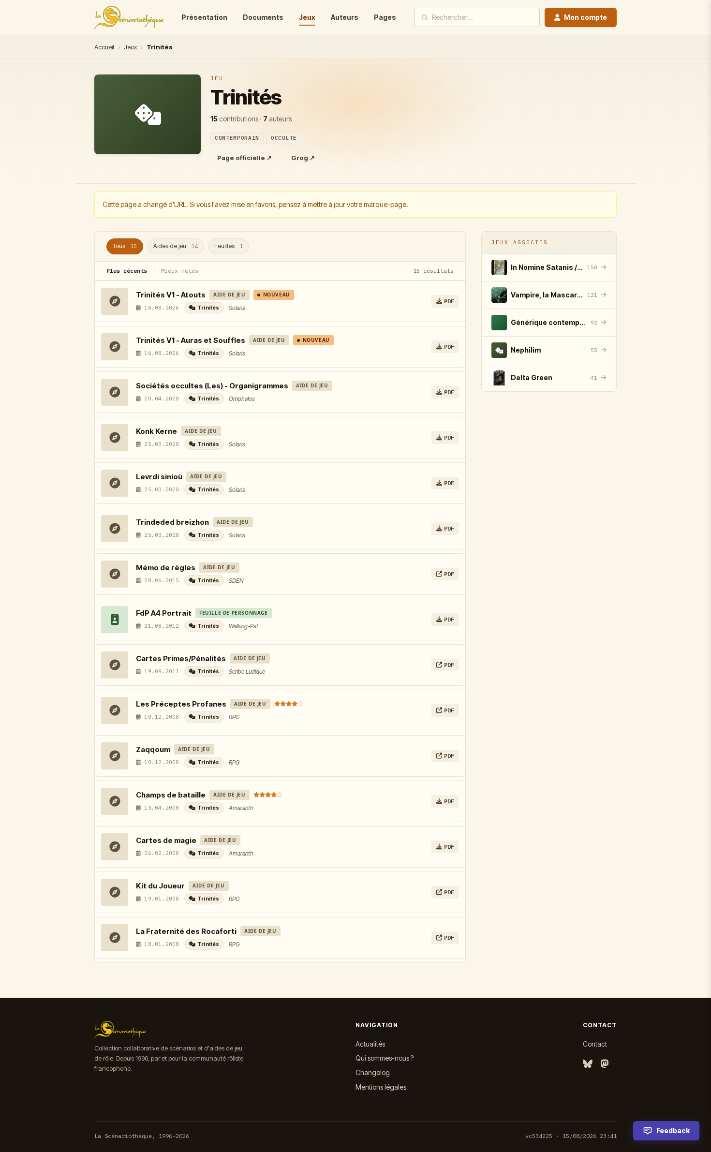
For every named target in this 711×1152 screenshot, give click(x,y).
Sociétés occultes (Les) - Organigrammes (212, 385)
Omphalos (242, 398)
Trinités (208, 307)
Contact (595, 1044)
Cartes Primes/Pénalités (181, 658)
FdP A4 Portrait (164, 613)
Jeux (307, 17)
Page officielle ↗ (244, 158)
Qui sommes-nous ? (385, 1058)
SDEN (236, 580)
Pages (385, 17)
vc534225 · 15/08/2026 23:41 (571, 1135)
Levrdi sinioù (159, 476)
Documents (263, 17)
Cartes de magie (166, 840)
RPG (234, 717)
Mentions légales (381, 1087)
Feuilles (228, 246)
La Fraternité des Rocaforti (186, 931)
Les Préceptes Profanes (181, 704)
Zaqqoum (153, 749)
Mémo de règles (165, 567)
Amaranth (241, 808)
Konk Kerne (156, 431)
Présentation (204, 17)
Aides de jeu (175, 246)
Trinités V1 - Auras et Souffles (190, 340)
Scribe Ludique (247, 671)
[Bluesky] (587, 1064)
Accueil (104, 47)
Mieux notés (179, 270)
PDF (449, 301)
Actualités (370, 1044)
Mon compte (585, 17)
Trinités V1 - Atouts (171, 294)
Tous (125, 246)
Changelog (373, 1072)
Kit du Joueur (160, 885)
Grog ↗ (303, 158)
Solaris (237, 307)
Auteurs (344, 17)
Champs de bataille (171, 794)
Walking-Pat (243, 626)
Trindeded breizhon (172, 522)
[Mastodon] (604, 1064)
